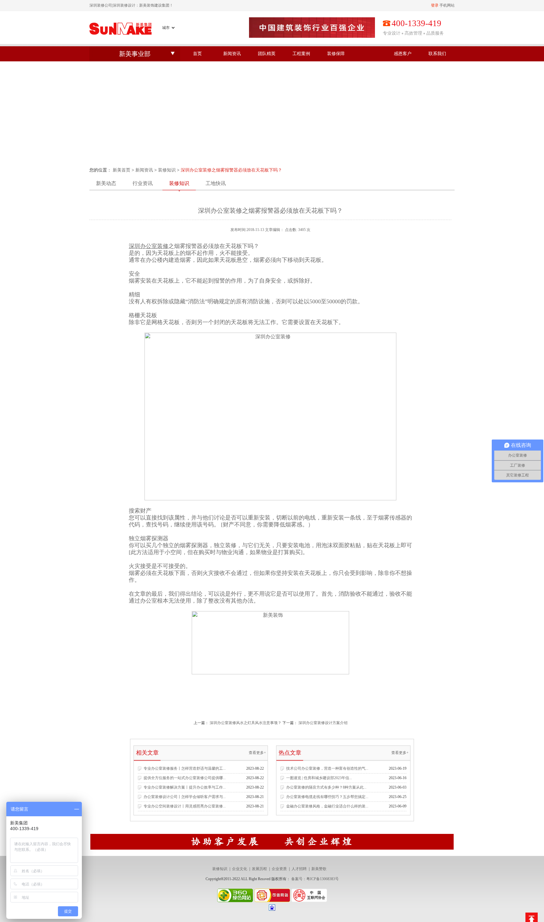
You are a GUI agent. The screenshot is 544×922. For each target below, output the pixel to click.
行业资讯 (143, 183)
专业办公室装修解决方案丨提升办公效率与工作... (185, 787)
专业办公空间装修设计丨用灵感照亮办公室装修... (185, 806)
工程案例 (301, 53)
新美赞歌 (318, 869)
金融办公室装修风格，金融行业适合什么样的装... (327, 806)
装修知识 (167, 170)
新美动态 (106, 183)
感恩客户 (402, 53)
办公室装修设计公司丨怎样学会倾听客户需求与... (185, 797)
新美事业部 (134, 53)
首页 (197, 53)
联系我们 (437, 53)
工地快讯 (216, 183)
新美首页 (121, 170)
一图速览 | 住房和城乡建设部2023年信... (319, 778)
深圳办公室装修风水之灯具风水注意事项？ (245, 723)
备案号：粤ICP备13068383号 (315, 879)
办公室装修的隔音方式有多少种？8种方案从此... (326, 787)
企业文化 (239, 869)
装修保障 (336, 53)
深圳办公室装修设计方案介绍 (323, 723)
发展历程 (259, 869)
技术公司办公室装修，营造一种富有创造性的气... (327, 768)
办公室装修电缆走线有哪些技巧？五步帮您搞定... (327, 797)
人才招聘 (299, 869)
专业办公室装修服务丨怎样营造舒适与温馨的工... (185, 768)
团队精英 (266, 53)
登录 (435, 5)
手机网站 (447, 5)
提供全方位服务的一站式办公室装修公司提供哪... (185, 778)
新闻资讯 (232, 53)
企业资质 (279, 869)
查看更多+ (257, 753)
